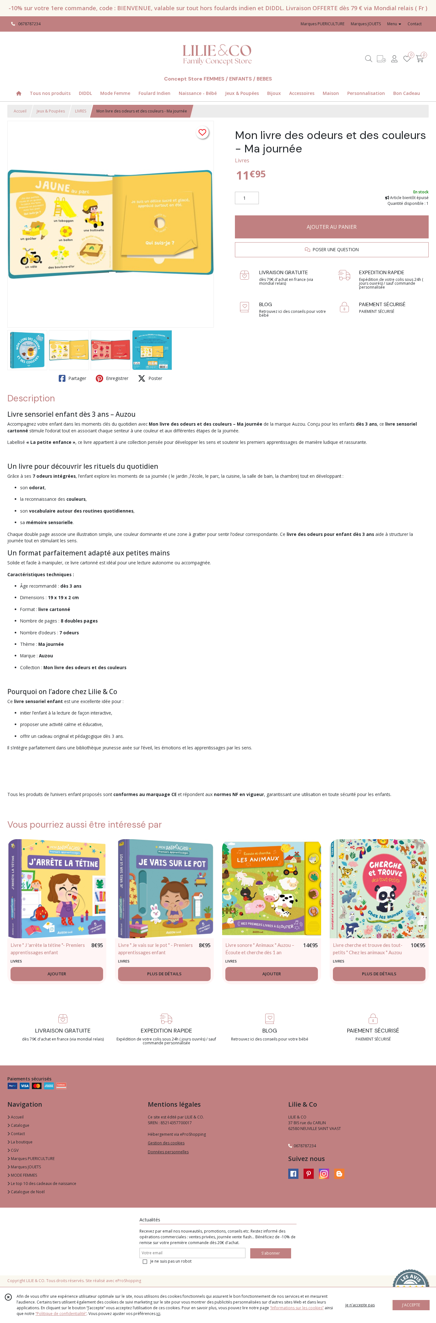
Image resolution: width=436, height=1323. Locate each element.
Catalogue (19, 1125)
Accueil (20, 111)
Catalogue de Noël (27, 1192)
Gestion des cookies (166, 1143)
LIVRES (80, 111)
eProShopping (128, 1280)
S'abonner (270, 1253)
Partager (76, 378)
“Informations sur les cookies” (297, 1308)
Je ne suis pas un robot (171, 1261)
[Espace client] (394, 58)
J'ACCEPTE (411, 1305)
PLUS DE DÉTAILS (164, 974)
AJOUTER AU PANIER (332, 226)
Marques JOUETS (25, 1167)
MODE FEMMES (23, 1175)
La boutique (21, 1142)
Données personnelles (168, 1152)
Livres (242, 160)
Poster (154, 378)
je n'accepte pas (360, 1305)
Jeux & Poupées (51, 111)
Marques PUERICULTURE (32, 1158)
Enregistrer (116, 378)
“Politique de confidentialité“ (60, 1313)
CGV (14, 1150)
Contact (415, 24)
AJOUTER (57, 974)
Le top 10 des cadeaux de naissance (43, 1183)
